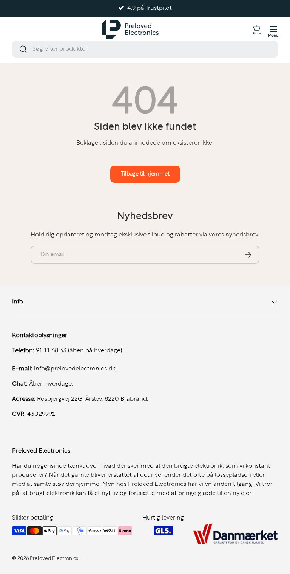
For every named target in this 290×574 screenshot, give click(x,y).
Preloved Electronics (54, 558)
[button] (256, 29)
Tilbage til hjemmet (145, 174)
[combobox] (145, 49)
